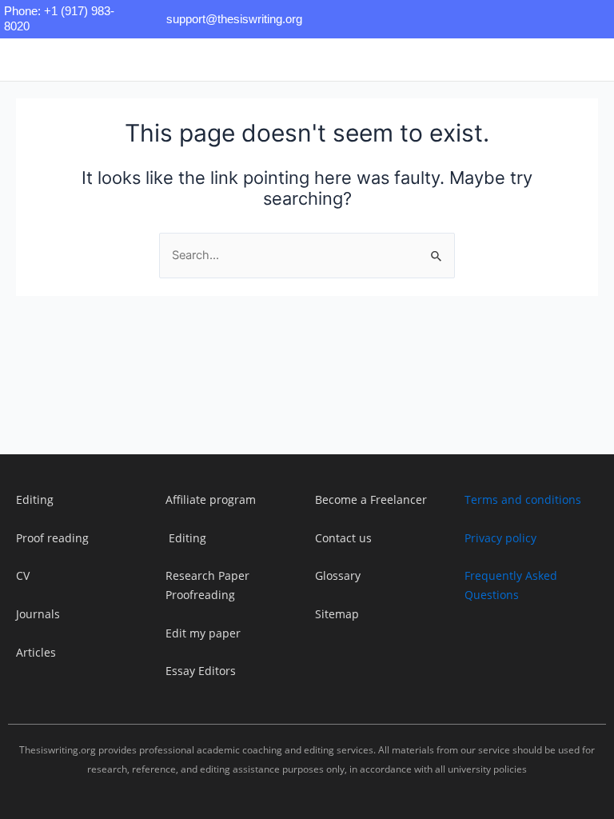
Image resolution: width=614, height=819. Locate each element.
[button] (201, 59)
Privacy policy (500, 537)
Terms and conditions (522, 499)
